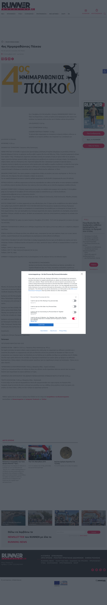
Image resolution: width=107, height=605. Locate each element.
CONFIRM (41, 324)
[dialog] (53, 302)
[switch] (74, 301)
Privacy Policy (63, 330)
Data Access (53, 330)
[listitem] (53, 297)
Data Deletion (44, 330)
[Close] (82, 274)
